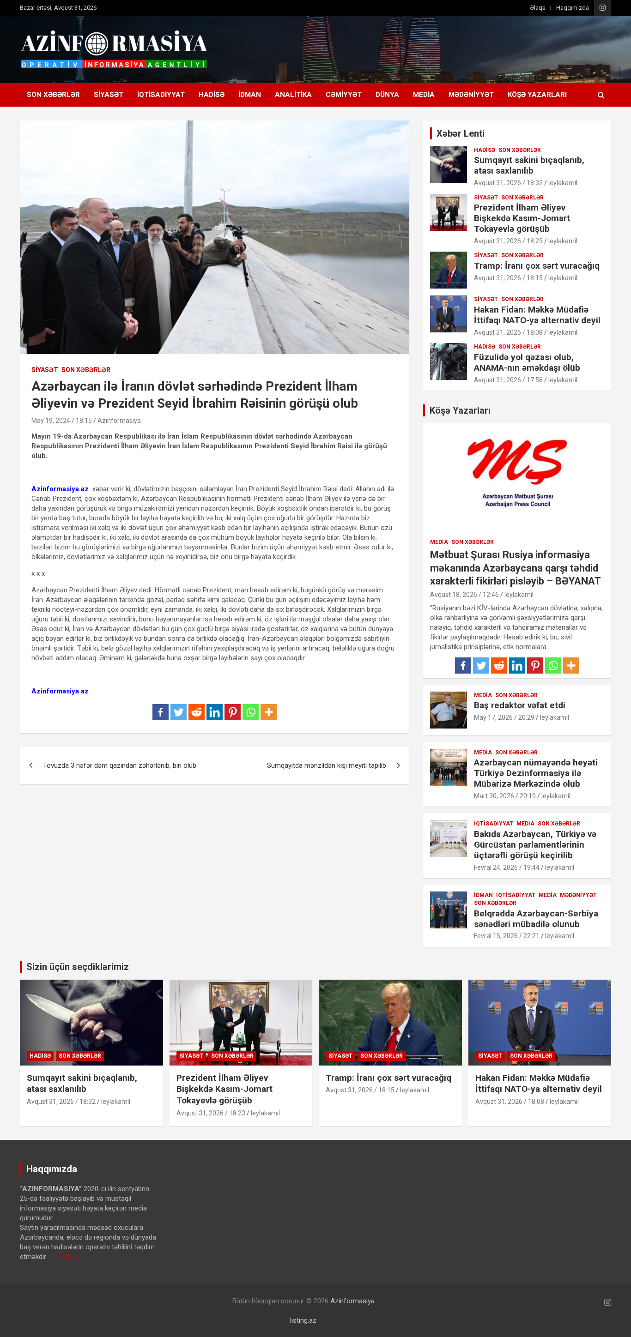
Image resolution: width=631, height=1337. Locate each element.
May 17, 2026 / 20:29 (504, 717)
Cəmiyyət (344, 94)
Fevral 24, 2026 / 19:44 (507, 867)
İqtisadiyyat (161, 94)
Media (424, 94)
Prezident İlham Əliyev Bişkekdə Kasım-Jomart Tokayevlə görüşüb (522, 218)
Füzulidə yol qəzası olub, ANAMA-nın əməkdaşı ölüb (527, 362)
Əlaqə (538, 7)
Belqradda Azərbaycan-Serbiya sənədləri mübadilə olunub (536, 918)
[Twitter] (178, 712)
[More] (269, 712)
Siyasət (108, 94)
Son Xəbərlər (53, 94)
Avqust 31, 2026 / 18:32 (508, 183)
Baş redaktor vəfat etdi (519, 705)
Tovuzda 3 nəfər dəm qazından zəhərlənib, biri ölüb (119, 765)
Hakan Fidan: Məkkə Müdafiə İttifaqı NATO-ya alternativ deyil (537, 314)
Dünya (387, 94)
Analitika (293, 94)
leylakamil (562, 183)
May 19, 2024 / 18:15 (61, 420)
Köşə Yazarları (537, 94)
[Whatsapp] (251, 712)
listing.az (303, 1320)
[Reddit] (196, 712)
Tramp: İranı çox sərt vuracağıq (537, 265)
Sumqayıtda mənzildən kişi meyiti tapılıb (326, 765)
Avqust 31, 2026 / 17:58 (508, 380)
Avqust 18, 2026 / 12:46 (464, 594)
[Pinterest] (232, 712)
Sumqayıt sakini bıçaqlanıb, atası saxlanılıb (529, 165)
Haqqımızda (572, 7)
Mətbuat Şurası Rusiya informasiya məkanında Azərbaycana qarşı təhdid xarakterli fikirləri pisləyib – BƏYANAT (515, 568)
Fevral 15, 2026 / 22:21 (507, 936)
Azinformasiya (119, 420)
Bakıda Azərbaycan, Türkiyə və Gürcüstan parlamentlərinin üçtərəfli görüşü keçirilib (535, 845)
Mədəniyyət (471, 94)
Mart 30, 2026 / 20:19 (505, 796)
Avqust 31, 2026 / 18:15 (508, 278)
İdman (249, 94)
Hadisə (211, 94)
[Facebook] (160, 712)
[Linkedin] (214, 712)
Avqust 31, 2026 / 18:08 (508, 332)
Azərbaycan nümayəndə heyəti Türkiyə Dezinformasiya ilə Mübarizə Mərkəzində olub (536, 773)
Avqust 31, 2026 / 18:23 (508, 241)
